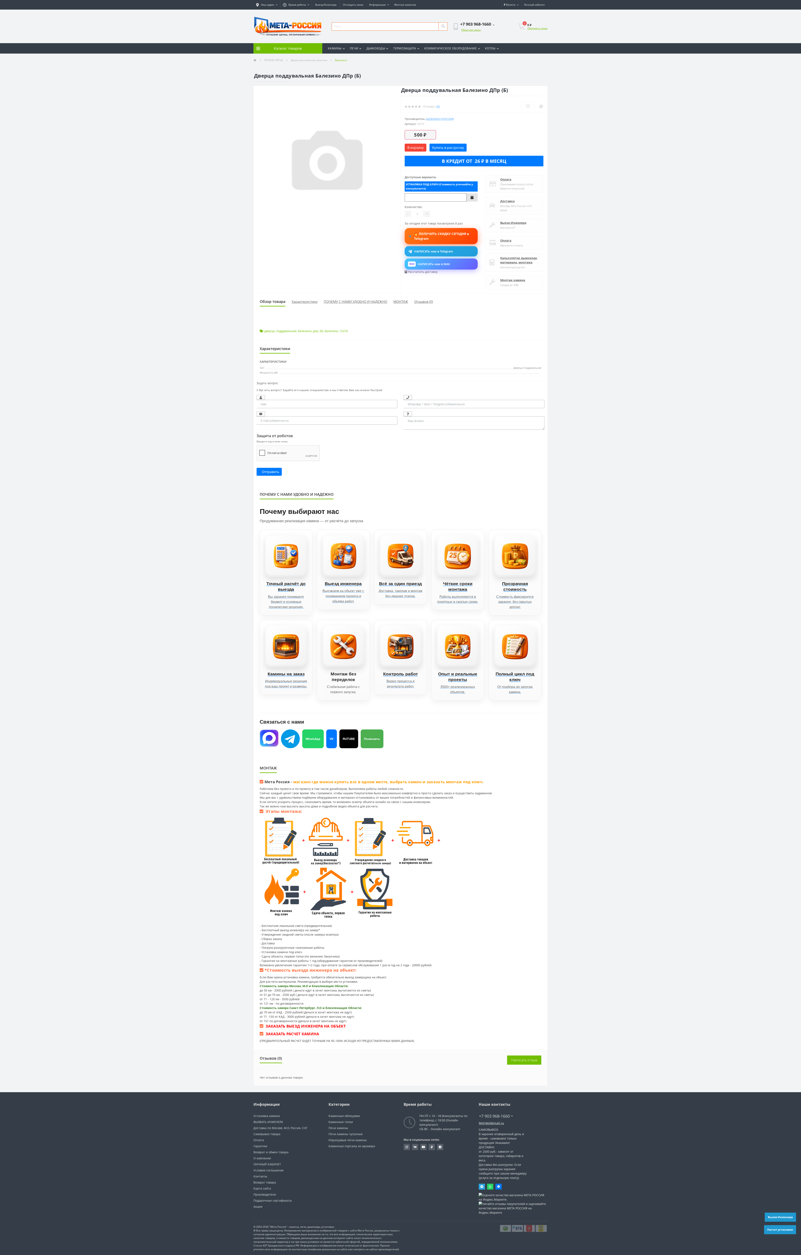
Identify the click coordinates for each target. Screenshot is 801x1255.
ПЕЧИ (354, 48)
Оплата (505, 179)
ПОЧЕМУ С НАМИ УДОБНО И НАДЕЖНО (355, 301)
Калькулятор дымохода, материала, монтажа (519, 260)
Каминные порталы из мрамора (352, 1146)
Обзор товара (272, 301)
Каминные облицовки (344, 1116)
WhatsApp (313, 738)
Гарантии (260, 1146)
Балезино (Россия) (440, 119)
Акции (257, 1207)
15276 (344, 331)
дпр (315, 331)
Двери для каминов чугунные (309, 60)
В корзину (415, 147)
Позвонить (372, 738)
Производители (264, 1194)
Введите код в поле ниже (272, 441)
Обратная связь (471, 30)
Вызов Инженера (780, 1217)
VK (332, 738)
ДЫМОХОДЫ (375, 48)
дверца (269, 331)
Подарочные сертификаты (272, 1200)
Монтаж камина (512, 280)
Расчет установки (780, 1229)
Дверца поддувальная (527, 368)
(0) (438, 106)
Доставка (507, 201)
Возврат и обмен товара (270, 1152)
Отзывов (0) (423, 301)
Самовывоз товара (266, 1134)
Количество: (413, 207)
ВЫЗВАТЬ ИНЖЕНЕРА (268, 1122)
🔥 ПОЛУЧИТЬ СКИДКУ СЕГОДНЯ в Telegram (441, 236)
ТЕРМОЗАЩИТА (404, 48)
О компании (262, 1158)
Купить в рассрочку (448, 147)
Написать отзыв (524, 1060)
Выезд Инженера (325, 4)
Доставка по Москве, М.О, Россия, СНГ (280, 1128)
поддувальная (286, 331)
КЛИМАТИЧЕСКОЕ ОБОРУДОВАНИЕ (450, 48)
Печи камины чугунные (346, 1134)
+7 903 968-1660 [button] (494, 1116)
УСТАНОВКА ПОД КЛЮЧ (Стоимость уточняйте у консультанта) (439, 186)
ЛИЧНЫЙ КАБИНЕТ (267, 1164)
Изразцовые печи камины (348, 1140)
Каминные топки (341, 1122)
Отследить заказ (353, 4)
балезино (304, 331)
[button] (266, 5)
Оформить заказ (537, 28)
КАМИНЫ (335, 48)
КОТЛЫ (490, 48)
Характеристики (304, 301)
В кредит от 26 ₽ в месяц (474, 161)
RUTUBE (349, 738)
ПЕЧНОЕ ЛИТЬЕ (273, 60)
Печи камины (338, 1128)
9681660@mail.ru (491, 1123)
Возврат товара (264, 1182)
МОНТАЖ (400, 301)
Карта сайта (262, 1188)
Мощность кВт (269, 372)
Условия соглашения (268, 1170)
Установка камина (266, 1116)
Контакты (260, 1176)
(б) (321, 331)
